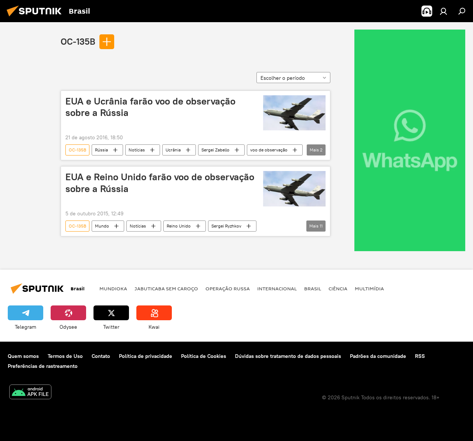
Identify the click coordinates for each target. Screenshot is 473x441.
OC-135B (78, 41)
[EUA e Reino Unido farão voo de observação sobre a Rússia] (294, 188)
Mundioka (113, 288)
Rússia (101, 150)
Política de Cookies (203, 356)
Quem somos (23, 356)
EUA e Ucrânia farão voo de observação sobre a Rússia (150, 107)
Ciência (338, 288)
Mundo (102, 226)
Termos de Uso (65, 356)
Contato (101, 356)
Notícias (137, 150)
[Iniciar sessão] (443, 11)
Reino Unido (179, 226)
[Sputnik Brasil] (36, 17)
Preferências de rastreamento (43, 366)
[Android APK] (30, 392)
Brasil (312, 288)
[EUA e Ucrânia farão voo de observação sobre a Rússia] (294, 112)
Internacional (277, 288)
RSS (420, 356)
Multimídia (369, 288)
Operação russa (227, 288)
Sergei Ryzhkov (226, 226)
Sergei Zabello (215, 150)
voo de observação (268, 150)
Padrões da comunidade (378, 356)
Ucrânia (173, 150)
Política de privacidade (145, 356)
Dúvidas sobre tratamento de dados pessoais (288, 356)
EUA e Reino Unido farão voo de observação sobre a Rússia (159, 182)
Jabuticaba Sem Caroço (166, 288)
